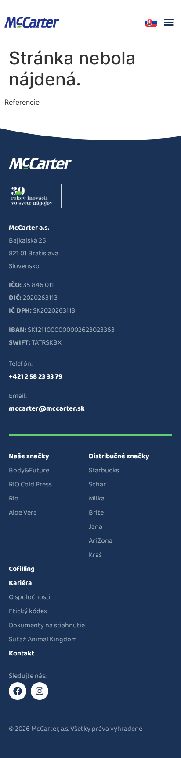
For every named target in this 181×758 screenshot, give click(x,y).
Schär (97, 484)
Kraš (95, 554)
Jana (95, 526)
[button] (169, 22)
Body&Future (29, 470)
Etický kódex (28, 611)
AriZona (100, 540)
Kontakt (21, 653)
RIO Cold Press (30, 484)
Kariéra (20, 583)
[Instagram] (39, 691)
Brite (96, 512)
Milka (97, 498)
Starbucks (104, 470)
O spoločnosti (30, 597)
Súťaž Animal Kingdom (43, 639)
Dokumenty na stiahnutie (47, 625)
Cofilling (22, 568)
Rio (13, 498)
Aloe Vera (23, 512)
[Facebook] (17, 691)
